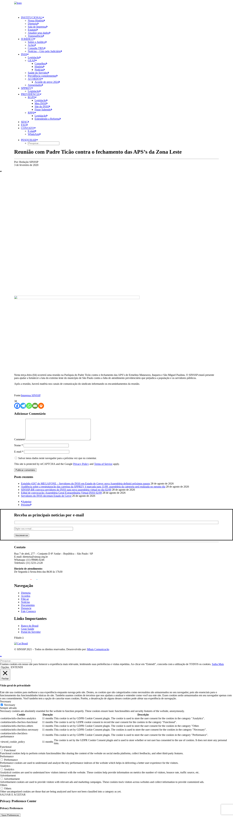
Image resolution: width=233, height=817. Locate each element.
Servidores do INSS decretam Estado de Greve (46, 495)
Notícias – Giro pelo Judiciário (44, 51)
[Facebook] (17, 406)
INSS (24, 54)
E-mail (31, 131)
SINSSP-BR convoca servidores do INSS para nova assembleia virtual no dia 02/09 (66, 489)
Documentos (28, 605)
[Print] (41, 406)
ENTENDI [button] (17, 667)
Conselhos (40, 63)
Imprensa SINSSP (31, 395)
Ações (31, 45)
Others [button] (3, 785)
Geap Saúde (27, 628)
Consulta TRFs (36, 48)
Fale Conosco (28, 611)
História (39, 66)
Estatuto (32, 29)
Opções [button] (5, 667)
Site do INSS (42, 106)
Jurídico (27, 39)
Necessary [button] (5, 701)
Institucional (31, 17)
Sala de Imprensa (37, 26)
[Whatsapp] (29, 406)
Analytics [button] (5, 765)
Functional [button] (5, 746)
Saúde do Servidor (38, 72)
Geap (31, 60)
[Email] (35, 406)
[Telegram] (23, 406)
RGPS (31, 97)
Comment (19, 439)
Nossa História (36, 20)
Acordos (34, 78)
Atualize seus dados (38, 32)
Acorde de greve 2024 (47, 81)
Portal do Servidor (31, 631)
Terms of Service (103, 463)
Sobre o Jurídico (36, 42)
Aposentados (35, 85)
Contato (27, 128)
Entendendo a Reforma (47, 118)
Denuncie (26, 608)
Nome (18, 445)
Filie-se (25, 599)
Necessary (9, 704)
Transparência (35, 35)
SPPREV (26, 88)
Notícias (39, 69)
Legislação (33, 57)
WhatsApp (33, 134)
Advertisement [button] (8, 775)
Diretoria (32, 23)
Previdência (30, 94)
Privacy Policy (81, 463)
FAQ (23, 124)
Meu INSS (40, 103)
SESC (24, 121)
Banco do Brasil (29, 625)
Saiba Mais (218, 664)
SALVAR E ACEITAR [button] (13, 794)
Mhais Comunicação (98, 649)
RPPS (31, 112)
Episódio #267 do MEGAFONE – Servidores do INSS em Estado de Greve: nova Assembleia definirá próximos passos (85, 483)
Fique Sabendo (43, 109)
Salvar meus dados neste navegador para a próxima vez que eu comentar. (57, 458)
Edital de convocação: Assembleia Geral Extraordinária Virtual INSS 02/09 (61, 492)
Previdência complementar (42, 75)
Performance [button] (7, 756)
